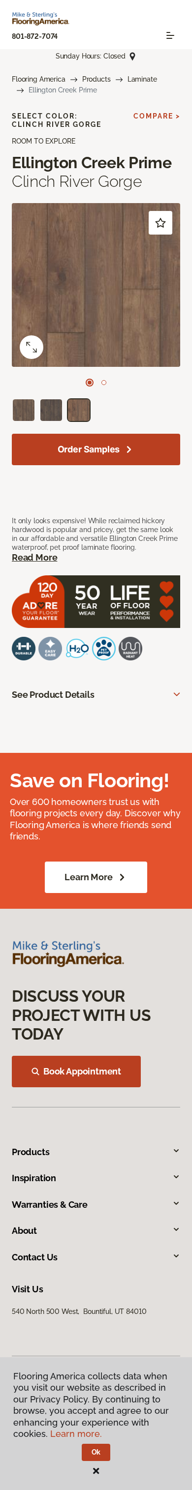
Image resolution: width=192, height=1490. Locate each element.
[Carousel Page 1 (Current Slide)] (90, 383)
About (24, 1230)
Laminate (142, 79)
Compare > (156, 116)
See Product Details (53, 694)
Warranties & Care (50, 1204)
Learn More (88, 877)
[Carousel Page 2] (103, 382)
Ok (96, 1452)
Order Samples (89, 449)
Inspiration (34, 1178)
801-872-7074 (35, 36)
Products (96, 79)
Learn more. (76, 1434)
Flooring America (38, 79)
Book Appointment (82, 1071)
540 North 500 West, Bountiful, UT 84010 (79, 1311)
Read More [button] (34, 557)
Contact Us (35, 1257)
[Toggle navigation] (170, 35)
